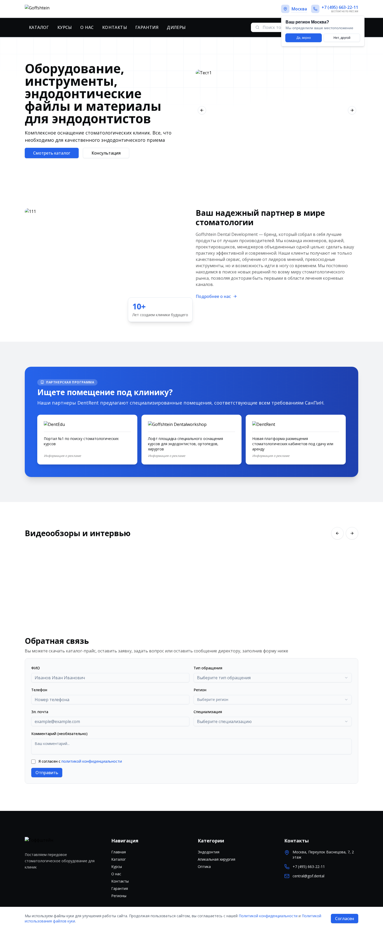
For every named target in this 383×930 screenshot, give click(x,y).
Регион (200, 689)
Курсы (64, 27)
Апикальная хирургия (216, 859)
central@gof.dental (308, 875)
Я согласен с (80, 761)
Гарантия (146, 27)
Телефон (39, 689)
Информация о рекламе (62, 456)
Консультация (106, 153)
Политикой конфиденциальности (268, 915)
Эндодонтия (208, 851)
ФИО (35, 667)
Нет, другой (341, 38)
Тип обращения (208, 667)
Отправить (46, 772)
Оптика (204, 866)
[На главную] (55, 9)
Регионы (118, 895)
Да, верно (303, 38)
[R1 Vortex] (277, 110)
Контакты (114, 27)
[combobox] (273, 677)
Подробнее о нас (213, 296)
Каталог (39, 27)
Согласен (344, 918)
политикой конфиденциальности (91, 761)
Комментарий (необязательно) (59, 733)
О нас (87, 27)
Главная (118, 851)
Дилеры (176, 27)
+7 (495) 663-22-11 (309, 866)
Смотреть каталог (51, 153)
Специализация (208, 711)
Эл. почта (39, 711)
